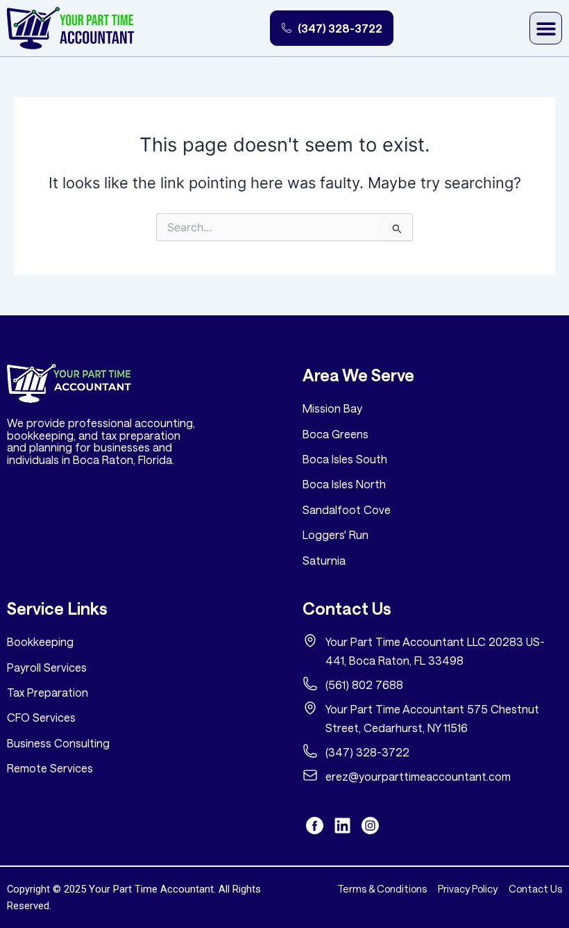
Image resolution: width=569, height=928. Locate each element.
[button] (545, 28)
